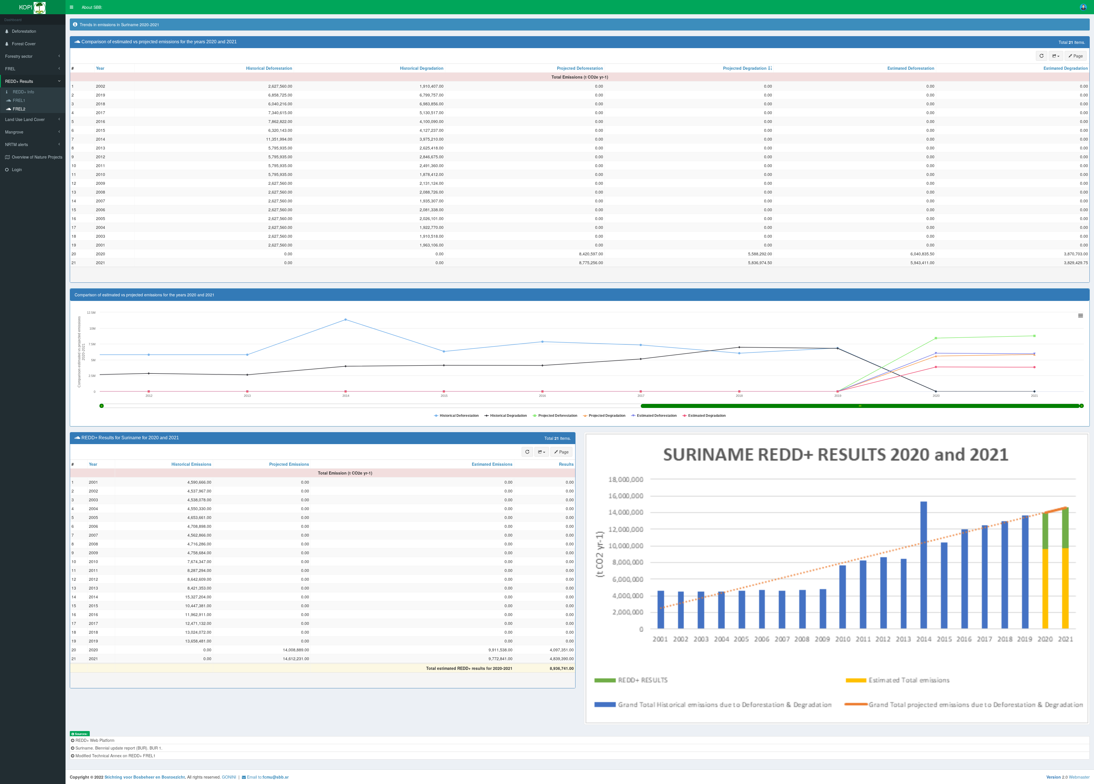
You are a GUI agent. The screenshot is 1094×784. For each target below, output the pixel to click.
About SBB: (92, 7)
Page (1077, 56)
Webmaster (1079, 777)
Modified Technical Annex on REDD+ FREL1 (115, 755)
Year (100, 68)
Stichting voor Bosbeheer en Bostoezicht (145, 777)
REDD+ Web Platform (94, 740)
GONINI (229, 777)
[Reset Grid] (1041, 56)
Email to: (267, 777)
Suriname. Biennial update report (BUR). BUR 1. (118, 748)
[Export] (1056, 56)
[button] (71, 7)
